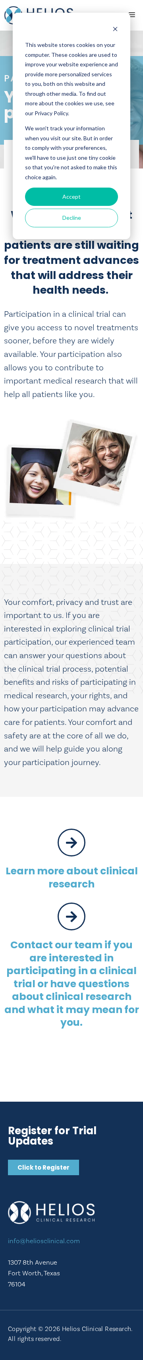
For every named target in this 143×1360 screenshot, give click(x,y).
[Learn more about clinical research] (71, 842)
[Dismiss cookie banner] (115, 30)
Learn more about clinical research (72, 877)
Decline (71, 217)
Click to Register (43, 1167)
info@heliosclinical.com (44, 1241)
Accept (71, 196)
